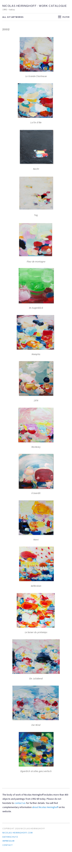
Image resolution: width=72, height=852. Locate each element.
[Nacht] (36, 147)
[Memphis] (36, 332)
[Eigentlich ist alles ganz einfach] (36, 749)
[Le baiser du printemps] (36, 610)
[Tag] (36, 193)
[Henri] (36, 518)
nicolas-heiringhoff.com (17, 832)
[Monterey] (36, 425)
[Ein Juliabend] (36, 657)
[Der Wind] (36, 703)
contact (7, 845)
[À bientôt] (36, 471)
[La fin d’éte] (36, 101)
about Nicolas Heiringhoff (45, 807)
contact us (20, 803)
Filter (66, 17)
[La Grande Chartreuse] (36, 54)
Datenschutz (10, 836)
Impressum (8, 840)
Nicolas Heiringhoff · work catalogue (34, 5)
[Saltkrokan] (36, 564)
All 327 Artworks (13, 17)
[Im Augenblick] (36, 286)
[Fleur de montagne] (36, 240)
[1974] (36, 379)
